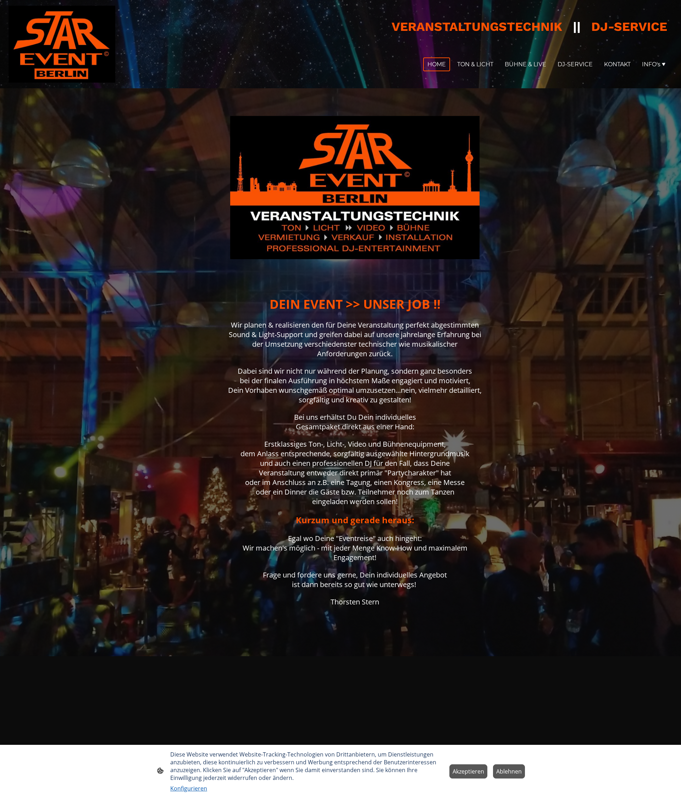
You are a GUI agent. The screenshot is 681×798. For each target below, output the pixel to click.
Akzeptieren (468, 771)
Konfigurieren (188, 788)
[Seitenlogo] (62, 44)
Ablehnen (509, 771)
